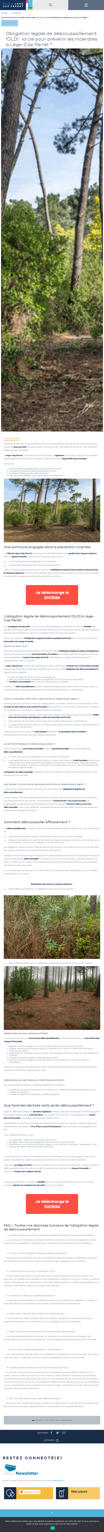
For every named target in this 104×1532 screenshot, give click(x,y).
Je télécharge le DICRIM (52, 595)
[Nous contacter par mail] (64, 1432)
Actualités (16, 13)
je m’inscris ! (58, 1481)
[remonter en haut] (52, 1513)
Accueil (4, 13)
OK (52, 1528)
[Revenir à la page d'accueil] (16, 5)
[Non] (100, 1525)
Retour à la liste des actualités (54, 1420)
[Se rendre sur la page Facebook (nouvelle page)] (51, 1432)
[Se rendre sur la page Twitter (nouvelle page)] (58, 1432)
